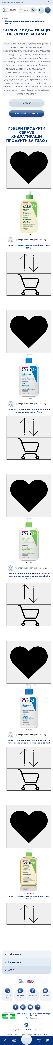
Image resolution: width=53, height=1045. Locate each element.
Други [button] (11, 969)
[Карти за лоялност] (14, 1040)
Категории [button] (14, 962)
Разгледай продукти (26, 113)
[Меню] (48, 10)
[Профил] (4, 1040)
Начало (5, 19)
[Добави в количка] (29, 285)
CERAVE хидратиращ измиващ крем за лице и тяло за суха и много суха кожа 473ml (29, 576)
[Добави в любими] (29, 167)
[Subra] (9, 10)
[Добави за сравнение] (29, 263)
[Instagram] (23, 1007)
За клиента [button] (14, 954)
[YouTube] (30, 1007)
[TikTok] (37, 1007)
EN (40, 10)
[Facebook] (15, 1007)
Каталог (26, 103)
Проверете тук (34, 1018)
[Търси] (33, 9)
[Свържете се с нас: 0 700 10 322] (49, 2)
